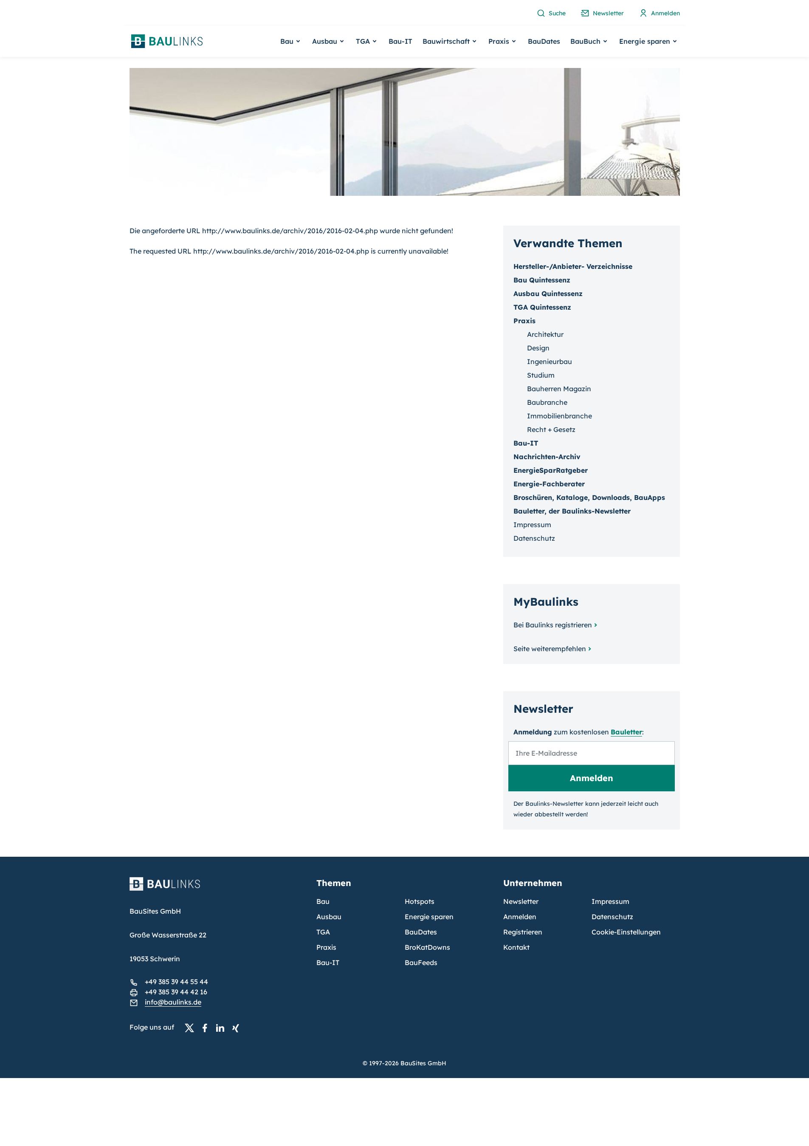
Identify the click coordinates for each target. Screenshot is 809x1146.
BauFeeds (421, 962)
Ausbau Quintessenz (548, 293)
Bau (323, 901)
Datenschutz (534, 538)
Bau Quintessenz (541, 280)
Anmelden (519, 916)
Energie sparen (429, 916)
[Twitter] (192, 1027)
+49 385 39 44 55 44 (176, 981)
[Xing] (237, 1027)
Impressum (532, 524)
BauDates (544, 41)
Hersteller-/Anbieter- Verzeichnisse (572, 266)
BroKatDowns (427, 947)
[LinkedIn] (222, 1027)
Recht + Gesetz (551, 429)
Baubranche (547, 402)
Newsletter (520, 901)
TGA (323, 932)
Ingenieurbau (549, 361)
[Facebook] (207, 1027)
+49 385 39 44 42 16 (176, 992)
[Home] (218, 889)
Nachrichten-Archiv (547, 456)
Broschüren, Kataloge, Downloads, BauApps (589, 497)
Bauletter (626, 732)
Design (538, 348)
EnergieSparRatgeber (550, 470)
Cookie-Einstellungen (626, 932)
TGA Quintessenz (542, 307)
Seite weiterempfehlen (549, 648)
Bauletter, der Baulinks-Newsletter (572, 511)
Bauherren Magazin (559, 388)
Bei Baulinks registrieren (552, 625)
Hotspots (419, 901)
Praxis (326, 947)
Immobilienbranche (559, 416)
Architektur (545, 334)
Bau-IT (400, 41)
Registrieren (522, 932)
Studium (541, 375)
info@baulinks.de (173, 1002)
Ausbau (328, 916)
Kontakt (516, 947)
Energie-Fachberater (549, 484)
